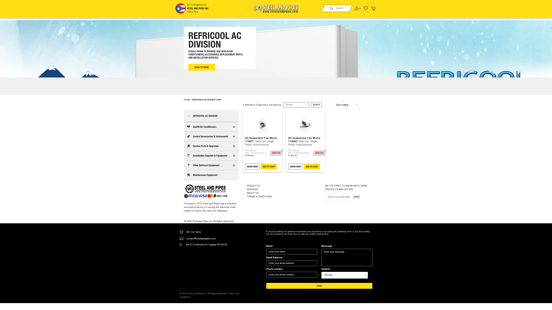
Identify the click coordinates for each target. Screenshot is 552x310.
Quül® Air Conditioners (204, 126)
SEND (356, 197)
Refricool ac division (205, 115)
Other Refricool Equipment (206, 165)
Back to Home (202, 67)
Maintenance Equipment (205, 175)
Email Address (274, 258)
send (319, 285)
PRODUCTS (253, 186)
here (326, 234)
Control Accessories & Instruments (210, 136)
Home (187, 100)
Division (325, 269)
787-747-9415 (193, 232)
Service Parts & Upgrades (206, 146)
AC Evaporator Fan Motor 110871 (261, 141)
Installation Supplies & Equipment (210, 155)
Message (326, 246)
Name (269, 246)
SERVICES (252, 190)
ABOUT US (253, 193)
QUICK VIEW (252, 166)
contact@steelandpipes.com (200, 239)
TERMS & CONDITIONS (259, 197)
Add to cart (269, 166)
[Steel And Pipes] (276, 8)
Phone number (274, 269)
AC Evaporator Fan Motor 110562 (304, 141)
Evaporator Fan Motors (206, 100)
